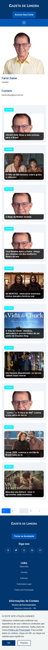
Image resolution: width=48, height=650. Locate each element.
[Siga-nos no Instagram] (24, 550)
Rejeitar (24, 643)
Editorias (24, 578)
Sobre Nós (24, 566)
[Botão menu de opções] (24, 22)
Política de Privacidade (19, 630)
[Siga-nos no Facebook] (8, 550)
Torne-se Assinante (24, 536)
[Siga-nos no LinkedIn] (32, 550)
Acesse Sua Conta (24, 14)
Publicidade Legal (24, 584)
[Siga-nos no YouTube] (40, 550)
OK (8, 643)
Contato (24, 572)
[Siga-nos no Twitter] (16, 550)
